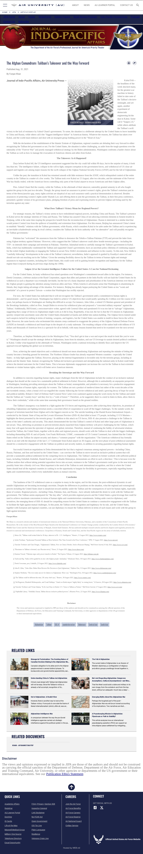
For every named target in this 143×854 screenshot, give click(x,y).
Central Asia (93, 624)
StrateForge (45, 16)
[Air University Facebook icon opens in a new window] (95, 807)
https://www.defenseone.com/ (101, 568)
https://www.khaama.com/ (100, 592)
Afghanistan (39, 624)
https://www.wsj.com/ (120, 545)
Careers (70, 796)
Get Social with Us (102, 803)
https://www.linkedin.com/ (57, 563)
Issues (31, 16)
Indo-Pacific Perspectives (113, 16)
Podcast (135, 16)
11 (14, 582)
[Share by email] (134, 63)
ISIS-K (57, 624)
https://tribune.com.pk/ (91, 554)
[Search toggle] (138, 5)
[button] (4, 5)
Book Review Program (85, 16)
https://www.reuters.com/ (98, 535)
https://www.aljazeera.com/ (122, 582)
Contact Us (9, 21)
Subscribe (23, 21)
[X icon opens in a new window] (102, 807)
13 (14, 592)
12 (14, 587)
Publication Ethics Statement (64, 774)
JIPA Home (9, 16)
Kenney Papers (62, 16)
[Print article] (129, 63)
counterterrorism (69, 624)
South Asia (104, 624)
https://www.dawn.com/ (76, 549)
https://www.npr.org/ (111, 540)
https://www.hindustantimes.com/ (103, 559)
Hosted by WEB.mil (71, 848)
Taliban (48, 624)
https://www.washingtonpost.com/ (104, 573)
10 (14, 578)
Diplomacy (81, 624)
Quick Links (12, 796)
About (21, 16)
